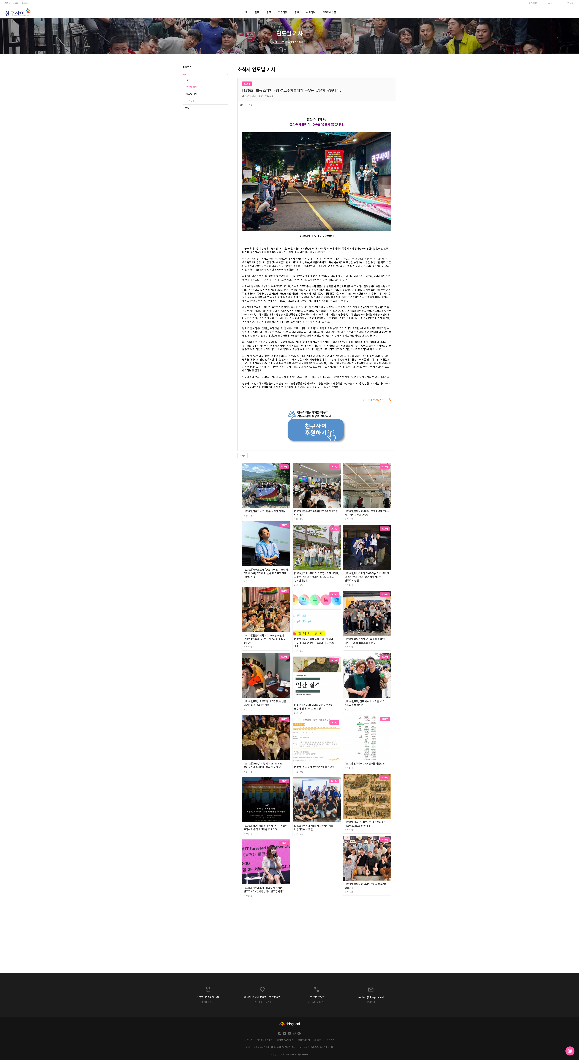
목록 (243, 455)
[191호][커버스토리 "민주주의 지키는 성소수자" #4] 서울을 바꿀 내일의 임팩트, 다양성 (361, 950)
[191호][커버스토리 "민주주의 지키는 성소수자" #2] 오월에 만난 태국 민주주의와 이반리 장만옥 (266, 950)
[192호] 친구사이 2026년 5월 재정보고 (360, 763)
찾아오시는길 (304, 1040)
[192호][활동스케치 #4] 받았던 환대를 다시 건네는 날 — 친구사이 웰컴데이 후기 (314, 641)
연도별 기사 (302, 41)
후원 (296, 12)
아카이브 (310, 12)
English (534, 3)
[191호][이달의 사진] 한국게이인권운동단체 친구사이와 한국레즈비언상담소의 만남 (261, 884)
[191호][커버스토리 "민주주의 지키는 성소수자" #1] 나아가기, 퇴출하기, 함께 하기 (360, 884)
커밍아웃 (282, 12)
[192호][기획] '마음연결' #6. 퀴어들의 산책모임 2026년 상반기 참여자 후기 (311, 765)
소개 (245, 12)
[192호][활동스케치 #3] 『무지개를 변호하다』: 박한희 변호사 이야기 (262, 641)
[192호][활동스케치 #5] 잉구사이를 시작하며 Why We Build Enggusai (358, 641)
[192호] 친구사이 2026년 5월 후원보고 (360, 822)
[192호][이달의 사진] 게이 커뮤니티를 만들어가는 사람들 (313, 827)
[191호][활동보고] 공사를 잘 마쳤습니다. (313, 880)
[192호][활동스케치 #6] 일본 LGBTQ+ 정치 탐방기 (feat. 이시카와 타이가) (264, 703)
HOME (274, 41)
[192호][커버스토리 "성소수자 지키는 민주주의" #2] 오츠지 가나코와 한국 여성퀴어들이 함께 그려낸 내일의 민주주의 (265, 514)
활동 (257, 12)
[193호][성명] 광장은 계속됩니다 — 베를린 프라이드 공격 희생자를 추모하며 (266, 827)
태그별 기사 (191, 93)
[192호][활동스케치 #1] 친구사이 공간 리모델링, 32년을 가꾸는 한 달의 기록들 (360, 513)
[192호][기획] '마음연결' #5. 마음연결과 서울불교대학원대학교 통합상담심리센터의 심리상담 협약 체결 (265, 767)
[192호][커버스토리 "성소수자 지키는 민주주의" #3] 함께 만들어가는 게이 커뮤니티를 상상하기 (311, 514)
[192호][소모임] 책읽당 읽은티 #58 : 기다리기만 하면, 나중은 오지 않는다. (311, 703)
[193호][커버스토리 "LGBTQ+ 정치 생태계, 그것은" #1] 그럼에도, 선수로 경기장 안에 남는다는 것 (266, 573)
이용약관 (248, 1040)
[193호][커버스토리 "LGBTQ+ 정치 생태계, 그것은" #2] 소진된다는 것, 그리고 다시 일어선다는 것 (316, 576)
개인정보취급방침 (264, 1040)
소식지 (291, 41)
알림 (268, 12)
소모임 (205, 108)
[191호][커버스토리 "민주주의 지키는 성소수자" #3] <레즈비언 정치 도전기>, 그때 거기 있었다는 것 (312, 950)
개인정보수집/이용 (285, 1040)
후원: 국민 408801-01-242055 (16, 3)
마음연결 (187, 67)
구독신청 (190, 100)
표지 (188, 80)
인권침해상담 (329, 12)
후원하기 (318, 1040)
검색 (571, 3)
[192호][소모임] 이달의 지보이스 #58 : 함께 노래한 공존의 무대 (360, 703)
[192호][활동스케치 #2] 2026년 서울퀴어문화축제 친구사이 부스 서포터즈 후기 (361, 576)
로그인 (552, 3)
